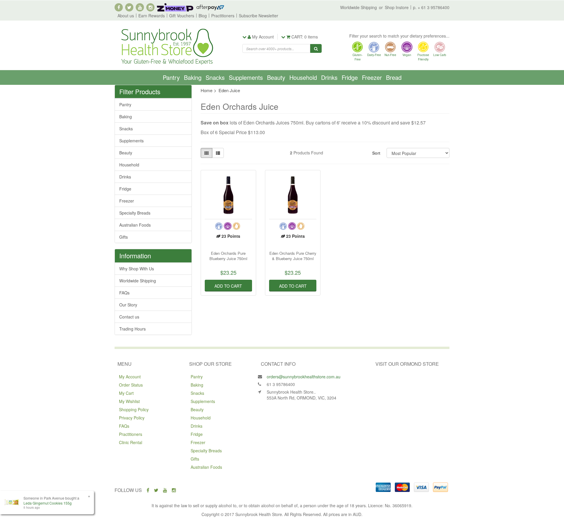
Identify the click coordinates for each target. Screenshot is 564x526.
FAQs (124, 293)
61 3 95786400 (281, 384)
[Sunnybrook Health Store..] (167, 46)
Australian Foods (135, 225)
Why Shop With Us (136, 269)
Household (303, 77)
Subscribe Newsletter (258, 16)
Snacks (215, 77)
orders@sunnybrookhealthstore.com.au (303, 377)
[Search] (316, 48)
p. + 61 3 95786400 (431, 7)
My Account (130, 377)
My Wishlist (129, 401)
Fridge (350, 77)
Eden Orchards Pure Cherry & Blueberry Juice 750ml (292, 255)
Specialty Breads (134, 213)
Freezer (372, 77)
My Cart (126, 393)
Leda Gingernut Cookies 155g (48, 502)
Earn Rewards (151, 16)
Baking (193, 77)
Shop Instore (397, 7)
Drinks (329, 77)
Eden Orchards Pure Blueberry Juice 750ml (228, 255)
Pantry (171, 77)
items (304, 37)
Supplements (246, 77)
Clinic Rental (130, 442)
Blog (203, 16)
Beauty (276, 77)
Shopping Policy (134, 409)
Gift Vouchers (181, 16)
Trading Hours (132, 329)
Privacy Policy (132, 418)
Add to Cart (228, 286)
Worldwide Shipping (358, 7)
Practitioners (222, 16)
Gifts (123, 237)
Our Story (128, 305)
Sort (376, 153)
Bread (394, 77)
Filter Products (139, 91)
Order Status (131, 385)
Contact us (129, 317)
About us (126, 16)
